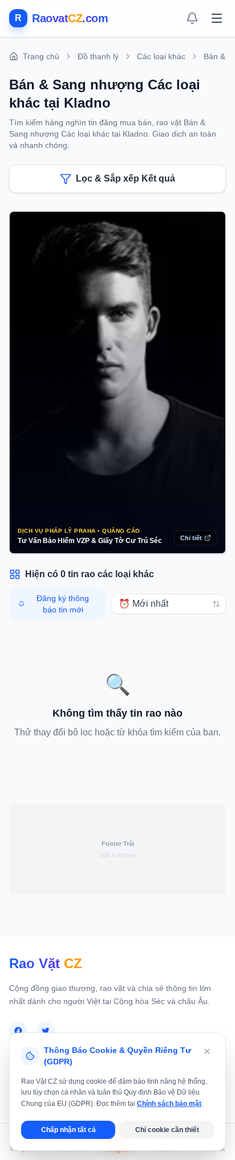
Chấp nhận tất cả (68, 1130)
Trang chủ (41, 56)
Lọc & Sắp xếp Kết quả (125, 178)
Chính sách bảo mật (169, 1104)
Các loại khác (161, 56)
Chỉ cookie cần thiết (167, 1130)
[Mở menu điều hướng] (216, 18)
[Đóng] (207, 1051)
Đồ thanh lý (98, 56)
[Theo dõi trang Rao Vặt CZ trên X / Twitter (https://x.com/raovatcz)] (46, 1031)
